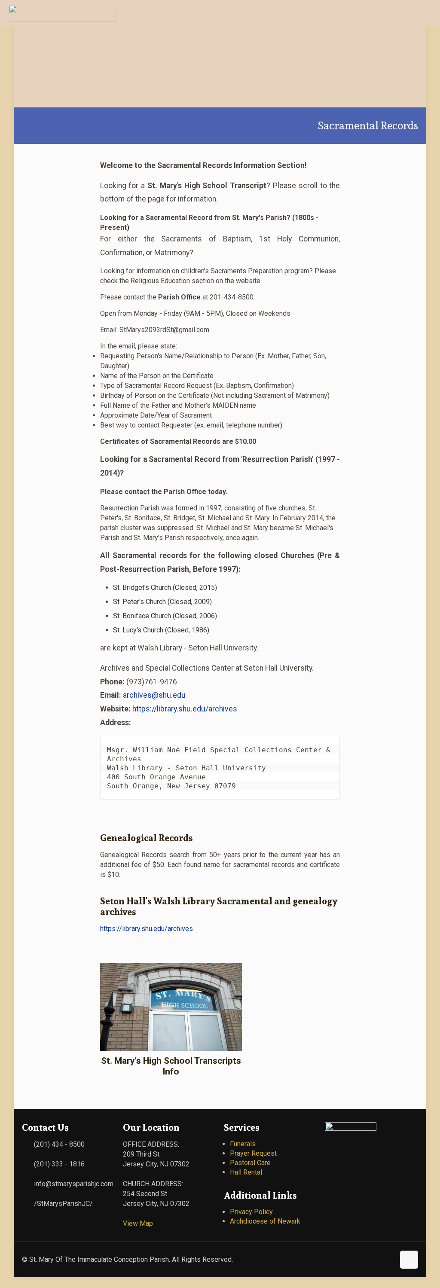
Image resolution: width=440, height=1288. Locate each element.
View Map (138, 1223)
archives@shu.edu (154, 695)
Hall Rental (246, 1172)
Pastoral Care (250, 1163)
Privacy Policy (251, 1212)
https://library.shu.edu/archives (184, 709)
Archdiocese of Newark (265, 1221)
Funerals (243, 1144)
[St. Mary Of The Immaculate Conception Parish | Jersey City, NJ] (62, 13)
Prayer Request (253, 1153)
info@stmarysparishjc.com (73, 1184)
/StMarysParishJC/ (63, 1203)
